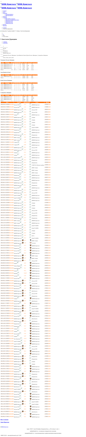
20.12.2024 (7, 220)
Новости (5, 16)
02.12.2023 (7, 323)
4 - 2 (25, 119)
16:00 (47, 126)
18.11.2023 (7, 333)
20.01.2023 (7, 398)
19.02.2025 (7, 207)
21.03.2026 (7, 124)
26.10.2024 (7, 242)
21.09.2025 (7, 174)
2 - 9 (25, 335)
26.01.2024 (7, 310)
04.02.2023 (7, 391)
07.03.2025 (7, 197)
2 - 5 (25, 245)
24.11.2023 (7, 330)
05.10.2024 (7, 255)
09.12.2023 (7, 318)
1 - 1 (25, 124)
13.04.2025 (7, 182)
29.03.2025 (7, 187)
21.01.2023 (7, 396)
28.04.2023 (7, 373)
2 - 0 (25, 167)
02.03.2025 (7, 199)
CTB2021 (5, 41)
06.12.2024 (7, 225)
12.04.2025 (7, 184)
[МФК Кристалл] (16, 4)
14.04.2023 (7, 378)
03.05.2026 (7, 104)
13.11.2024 (7, 240)
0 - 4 (25, 340)
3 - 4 (25, 232)
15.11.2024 (7, 235)
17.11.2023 (7, 335)
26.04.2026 (7, 109)
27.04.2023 (7, 376)
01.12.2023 (7, 325)
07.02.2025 (7, 212)
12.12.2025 (7, 154)
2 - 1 (25, 210)
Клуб (4, 12)
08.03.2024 (7, 293)
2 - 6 (25, 285)
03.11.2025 (7, 164)
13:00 (47, 114)
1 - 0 (25, 174)
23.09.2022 (5, 43)
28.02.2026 (7, 134)
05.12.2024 (7, 227)
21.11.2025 (7, 159)
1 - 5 (25, 104)
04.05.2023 (7, 371)
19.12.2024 (7, 222)
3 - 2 (25, 179)
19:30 (47, 192)
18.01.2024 (7, 315)
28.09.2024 (7, 260)
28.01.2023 (7, 393)
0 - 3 (25, 129)
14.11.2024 (7, 237)
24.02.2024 (7, 300)
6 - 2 (25, 280)
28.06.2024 (7, 267)
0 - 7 (25, 220)
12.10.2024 (7, 252)
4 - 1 (25, 147)
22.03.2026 (7, 121)
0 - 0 (25, 300)
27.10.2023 (7, 345)
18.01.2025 (7, 215)
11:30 (47, 220)
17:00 (47, 106)
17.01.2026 (7, 142)
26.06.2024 (7, 272)
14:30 (47, 386)
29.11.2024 (7, 230)
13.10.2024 (7, 250)
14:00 (47, 137)
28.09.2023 (7, 358)
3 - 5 (25, 320)
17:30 (47, 305)
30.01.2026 (7, 137)
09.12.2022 (7, 403)
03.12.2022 (7, 406)
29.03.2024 (7, 288)
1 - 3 (25, 288)
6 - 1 (25, 184)
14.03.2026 (7, 126)
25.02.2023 (7, 388)
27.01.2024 (7, 308)
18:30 (47, 154)
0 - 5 (25, 187)
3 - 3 (25, 132)
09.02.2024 (7, 305)
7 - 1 (25, 310)
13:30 (47, 182)
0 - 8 (25, 144)
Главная (4, 10)
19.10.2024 (7, 245)
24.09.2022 (7, 413)
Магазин (5, 25)
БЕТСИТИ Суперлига (10, 18)
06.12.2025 (7, 157)
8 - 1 (25, 172)
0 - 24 (25, 272)
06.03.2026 (7, 132)
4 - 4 (25, 295)
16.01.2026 (7, 144)
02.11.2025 (7, 167)
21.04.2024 (7, 280)
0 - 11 (25, 338)
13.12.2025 (7, 152)
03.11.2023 (7, 343)
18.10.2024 (7, 247)
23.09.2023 (7, 361)
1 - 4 (25, 315)
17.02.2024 (7, 303)
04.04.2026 (7, 116)
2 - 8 (25, 388)
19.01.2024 (7, 313)
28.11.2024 (7, 232)
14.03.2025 (7, 192)
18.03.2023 (7, 383)
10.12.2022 (7, 401)
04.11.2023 (7, 340)
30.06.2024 (7, 262)
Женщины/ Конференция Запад (12, 19)
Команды (5, 13)
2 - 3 (25, 262)
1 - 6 (25, 222)
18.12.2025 (7, 149)
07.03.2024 (7, 295)
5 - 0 (25, 121)
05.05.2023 (7, 368)
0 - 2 (25, 114)
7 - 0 (25, 109)
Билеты (4, 24)
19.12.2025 (7, 147)
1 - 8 (25, 139)
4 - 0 (25, 192)
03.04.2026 (7, 119)
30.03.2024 (7, 285)
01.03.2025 (7, 202)
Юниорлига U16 (9, 22)
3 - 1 (25, 152)
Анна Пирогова (5, 422)
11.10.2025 (7, 169)
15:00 (47, 104)
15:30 (47, 129)
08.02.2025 (7, 210)
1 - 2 (25, 106)
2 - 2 (25, 205)
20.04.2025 (7, 177)
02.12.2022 (7, 408)
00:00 (47, 270)
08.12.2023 (7, 320)
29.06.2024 (7, 265)
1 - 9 (25, 275)
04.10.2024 (7, 257)
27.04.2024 (7, 277)
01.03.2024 (7, 298)
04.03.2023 (7, 386)
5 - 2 (25, 348)
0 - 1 (25, 199)
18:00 (47, 109)
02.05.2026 (7, 106)
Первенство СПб (9, 23)
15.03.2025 (7, 189)
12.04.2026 (7, 114)
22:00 (47, 267)
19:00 (47, 119)
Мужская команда (9, 14)
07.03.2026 (7, 129)
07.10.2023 (7, 350)
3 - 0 (25, 116)
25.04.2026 (7, 111)
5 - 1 (25, 111)
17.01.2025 (7, 217)
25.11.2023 (7, 328)
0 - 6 (25, 137)
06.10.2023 (7, 353)
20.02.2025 (7, 205)
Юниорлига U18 (9, 21)
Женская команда (9, 15)
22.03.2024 (7, 290)
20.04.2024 (7, 283)
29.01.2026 (7, 139)
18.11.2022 (7, 411)
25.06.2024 (7, 275)
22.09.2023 (7, 363)
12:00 (47, 157)
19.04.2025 (7, 179)
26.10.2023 (7, 348)
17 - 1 (25, 169)
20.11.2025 (7, 162)
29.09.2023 (7, 356)
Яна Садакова (4, 419)
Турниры (5, 17)
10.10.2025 (7, 172)
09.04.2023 (7, 381)
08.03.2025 (7, 194)
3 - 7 (25, 154)
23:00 (47, 265)
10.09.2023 (7, 366)
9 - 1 (25, 240)
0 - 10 (25, 194)
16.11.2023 (7, 338)
